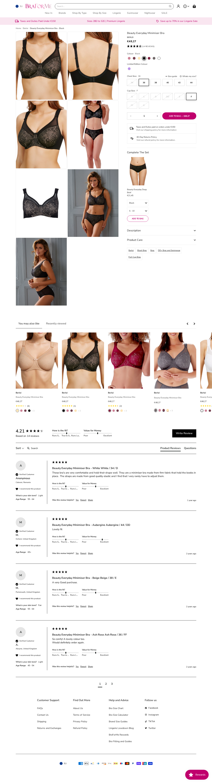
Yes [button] (77, 500)
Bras (152, 250)
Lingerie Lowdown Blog (121, 728)
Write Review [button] (184, 433)
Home (18, 28)
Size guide (172, 76)
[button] (141, 46)
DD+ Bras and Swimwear (169, 250)
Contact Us (43, 714)
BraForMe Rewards (119, 734)
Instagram (153, 714)
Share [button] (90, 500)
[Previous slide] (188, 324)
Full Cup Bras (135, 257)
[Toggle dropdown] (186, 6)
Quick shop (37, 384)
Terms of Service (81, 714)
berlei (25, 28)
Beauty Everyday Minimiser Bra (29, 397)
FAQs (40, 708)
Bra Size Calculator (118, 714)
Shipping (41, 721)
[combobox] (114, 6)
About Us (78, 708)
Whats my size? (189, 76)
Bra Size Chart (116, 708)
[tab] (170, 448)
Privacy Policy (80, 721)
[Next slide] (194, 324)
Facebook (153, 708)
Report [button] (83, 500)
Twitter (152, 728)
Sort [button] (19, 448)
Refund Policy (80, 728)
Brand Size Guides (118, 721)
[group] (33, 431)
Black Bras (142, 250)
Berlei (131, 250)
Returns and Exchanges (49, 728)
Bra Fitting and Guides (120, 741)
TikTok (151, 721)
